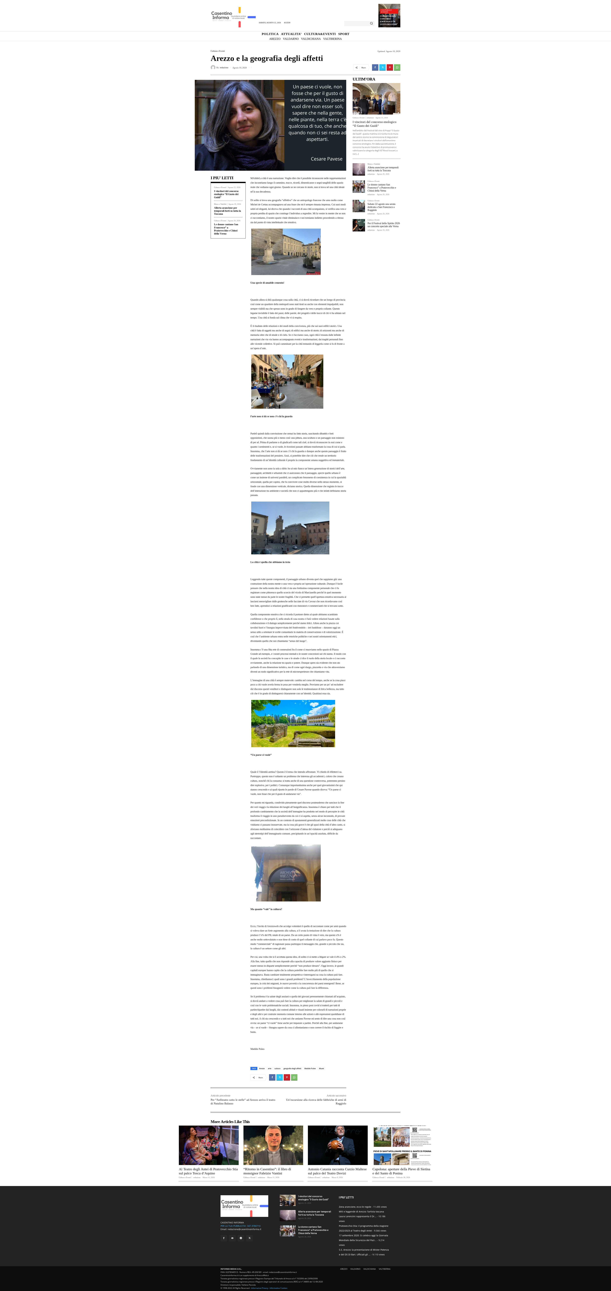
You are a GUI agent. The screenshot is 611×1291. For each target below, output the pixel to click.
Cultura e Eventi (386, 11)
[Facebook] (375, 67)
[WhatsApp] (397, 67)
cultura (277, 1068)
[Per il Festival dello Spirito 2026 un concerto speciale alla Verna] (359, 225)
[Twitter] (382, 67)
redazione (224, 67)
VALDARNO (355, 1269)
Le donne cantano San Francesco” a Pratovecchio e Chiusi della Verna (382, 187)
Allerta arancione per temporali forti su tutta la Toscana (227, 210)
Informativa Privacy (259, 1288)
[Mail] (232, 1238)
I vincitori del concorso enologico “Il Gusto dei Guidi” (389, 20)
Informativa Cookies (278, 1288)
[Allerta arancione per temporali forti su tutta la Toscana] (359, 169)
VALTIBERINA (384, 1269)
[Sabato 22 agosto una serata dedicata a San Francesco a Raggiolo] (359, 206)
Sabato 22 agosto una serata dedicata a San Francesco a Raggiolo (381, 207)
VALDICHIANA (369, 1269)
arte (269, 1068)
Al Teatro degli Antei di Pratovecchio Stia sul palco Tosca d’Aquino (208, 1171)
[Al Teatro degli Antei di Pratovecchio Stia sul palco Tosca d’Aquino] (209, 1145)
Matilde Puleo (310, 1068)
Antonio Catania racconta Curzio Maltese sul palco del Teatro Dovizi (337, 1171)
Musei (321, 1068)
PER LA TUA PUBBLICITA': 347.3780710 (240, 1225)
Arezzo (262, 1068)
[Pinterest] (390, 67)
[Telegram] (241, 1238)
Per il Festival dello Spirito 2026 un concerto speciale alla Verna (384, 225)
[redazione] (213, 67)
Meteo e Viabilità (220, 204)
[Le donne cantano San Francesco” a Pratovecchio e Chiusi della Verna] (359, 186)
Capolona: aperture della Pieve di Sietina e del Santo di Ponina (401, 1171)
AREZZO (343, 1269)
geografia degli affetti (292, 1068)
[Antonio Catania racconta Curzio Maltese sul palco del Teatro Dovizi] (338, 1145)
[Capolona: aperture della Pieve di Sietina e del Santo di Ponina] (402, 1145)
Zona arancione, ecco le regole (355, 1206)
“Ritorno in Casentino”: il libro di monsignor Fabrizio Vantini (267, 1171)
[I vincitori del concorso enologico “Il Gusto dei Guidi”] (376, 99)
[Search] (371, 23)
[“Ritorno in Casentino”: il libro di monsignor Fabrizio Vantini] (273, 1145)
